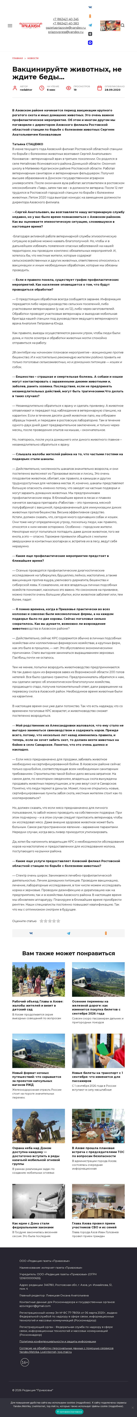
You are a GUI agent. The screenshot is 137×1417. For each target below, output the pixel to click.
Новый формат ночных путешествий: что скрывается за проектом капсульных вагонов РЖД (36, 1078)
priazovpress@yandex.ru (65, 32)
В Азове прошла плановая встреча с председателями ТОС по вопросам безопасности (98, 1152)
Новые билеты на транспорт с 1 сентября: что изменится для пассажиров (97, 1076)
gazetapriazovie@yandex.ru (66, 27)
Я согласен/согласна (69, 1411)
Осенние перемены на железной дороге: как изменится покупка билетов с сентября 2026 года (96, 1007)
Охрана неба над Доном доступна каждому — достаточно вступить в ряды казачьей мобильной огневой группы (36, 1156)
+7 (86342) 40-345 (66, 19)
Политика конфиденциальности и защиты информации (57, 1341)
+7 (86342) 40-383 (66, 23)
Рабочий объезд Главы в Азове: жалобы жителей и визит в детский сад (37, 1005)
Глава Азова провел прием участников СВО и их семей (94, 1225)
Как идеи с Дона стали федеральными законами (33, 1225)
